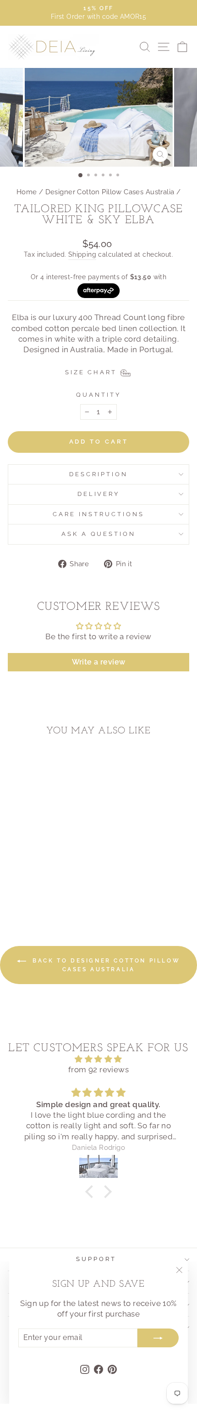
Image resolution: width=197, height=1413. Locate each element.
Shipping (82, 254)
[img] (98, 1059)
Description (98, 474)
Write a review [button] (99, 662)
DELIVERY (98, 493)
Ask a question (98, 533)
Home (26, 192)
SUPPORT (96, 1258)
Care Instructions (98, 514)
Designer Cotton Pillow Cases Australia (110, 192)
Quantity (98, 394)
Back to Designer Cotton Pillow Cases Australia (105, 965)
